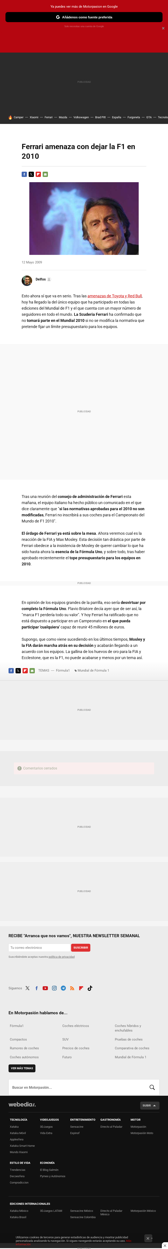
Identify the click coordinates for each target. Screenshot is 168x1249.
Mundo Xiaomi (19, 1152)
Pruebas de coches (129, 1039)
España (116, 117)
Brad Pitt (100, 117)
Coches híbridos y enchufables (128, 1028)
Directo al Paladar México (111, 1212)
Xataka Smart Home (22, 1145)
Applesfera (16, 1139)
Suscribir (81, 947)
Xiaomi (34, 117)
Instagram (54, 987)
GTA (149, 117)
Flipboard (38, 174)
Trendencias (17, 1169)
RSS (72, 987)
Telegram (63, 987)
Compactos (18, 1039)
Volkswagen (81, 117)
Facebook (24, 174)
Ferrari (48, 117)
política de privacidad (62, 956)
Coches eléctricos (75, 1026)
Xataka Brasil (18, 1217)
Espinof (75, 1133)
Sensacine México (81, 1210)
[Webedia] (22, 1104)
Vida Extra (46, 1133)
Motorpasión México (143, 1210)
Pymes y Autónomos (52, 1176)
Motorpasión (138, 1126)
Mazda (63, 117)
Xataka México (19, 1210)
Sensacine (76, 1126)
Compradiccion (19, 1182)
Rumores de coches (24, 1048)
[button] (42, 279)
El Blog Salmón (49, 1169)
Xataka (14, 1126)
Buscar (152, 1087)
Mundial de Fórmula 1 (93, 670)
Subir (147, 1105)
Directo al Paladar (111, 1126)
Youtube (45, 987)
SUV (65, 1039)
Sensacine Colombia (83, 1217)
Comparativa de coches (132, 1048)
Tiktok (89, 987)
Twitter (31, 174)
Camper (18, 117)
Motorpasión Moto (142, 1133)
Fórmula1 (63, 670)
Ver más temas (22, 1068)
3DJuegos (46, 1126)
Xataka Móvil (18, 1133)
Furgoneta (134, 117)
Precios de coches (75, 1048)
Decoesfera (17, 1176)
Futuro (67, 1057)
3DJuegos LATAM (51, 1210)
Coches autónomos (24, 1057)
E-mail (45, 174)
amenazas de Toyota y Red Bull (115, 296)
